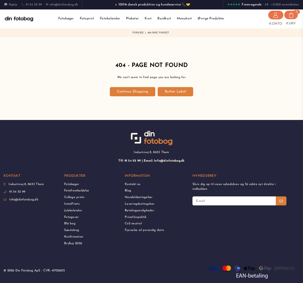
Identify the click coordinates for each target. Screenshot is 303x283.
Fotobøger (66, 18)
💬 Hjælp (10, 4)
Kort (148, 18)
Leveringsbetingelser (140, 203)
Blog (128, 190)
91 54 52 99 (17, 191)
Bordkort (164, 18)
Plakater (132, 18)
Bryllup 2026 (73, 243)
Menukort (184, 18)
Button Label (175, 91)
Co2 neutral (133, 223)
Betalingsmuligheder (139, 210)
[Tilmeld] (281, 200)
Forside (138, 32)
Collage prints (74, 197)
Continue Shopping (132, 91)
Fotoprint (87, 18)
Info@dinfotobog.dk (23, 199)
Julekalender (73, 210)
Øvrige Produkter (211, 18)
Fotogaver (71, 217)
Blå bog (70, 223)
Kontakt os (132, 184)
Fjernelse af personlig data (144, 230)
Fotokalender (110, 18)
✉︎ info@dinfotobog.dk (62, 4)
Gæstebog (71, 230)
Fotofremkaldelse (76, 190)
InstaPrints (72, 203)
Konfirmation (73, 236)
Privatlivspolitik (135, 217)
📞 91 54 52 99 (31, 4)
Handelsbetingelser (139, 197)
